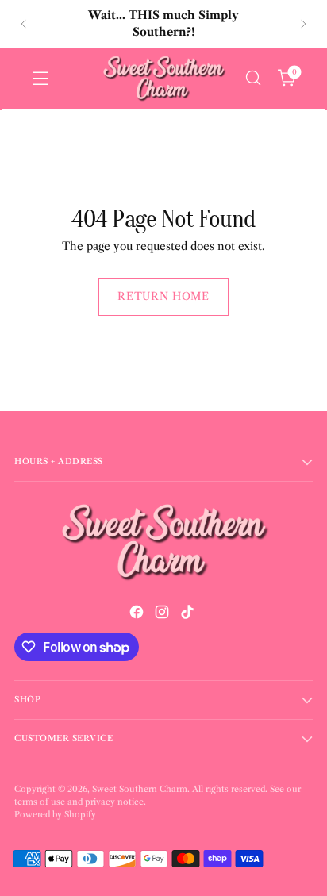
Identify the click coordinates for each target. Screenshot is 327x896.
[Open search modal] (253, 78)
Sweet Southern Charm (139, 789)
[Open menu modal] (40, 78)
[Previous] (23, 24)
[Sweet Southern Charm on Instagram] (163, 614)
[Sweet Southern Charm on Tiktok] (188, 614)
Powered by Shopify (55, 814)
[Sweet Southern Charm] (163, 78)
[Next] (303, 24)
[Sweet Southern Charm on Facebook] (138, 614)
